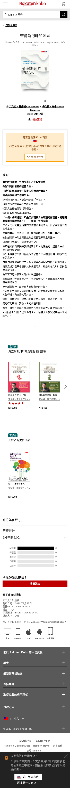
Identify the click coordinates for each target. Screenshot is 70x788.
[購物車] (63, 4)
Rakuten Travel (41, 745)
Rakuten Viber (42, 740)
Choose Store (35, 156)
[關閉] (65, 756)
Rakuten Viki (24, 740)
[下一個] (65, 387)
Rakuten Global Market (17, 745)
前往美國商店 (30, 777)
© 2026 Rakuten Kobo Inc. (17, 728)
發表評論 (35, 583)
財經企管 (38, 113)
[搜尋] (63, 14)
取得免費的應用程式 (15, 694)
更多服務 (57, 745)
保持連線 (8, 684)
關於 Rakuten (34, 750)
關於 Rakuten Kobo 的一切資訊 (22, 652)
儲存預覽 (37, 119)
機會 (6, 663)
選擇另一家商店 (26, 782)
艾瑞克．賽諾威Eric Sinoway (25, 106)
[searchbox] (35, 14)
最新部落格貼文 (12, 673)
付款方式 (8, 707)
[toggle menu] (5, 4)
